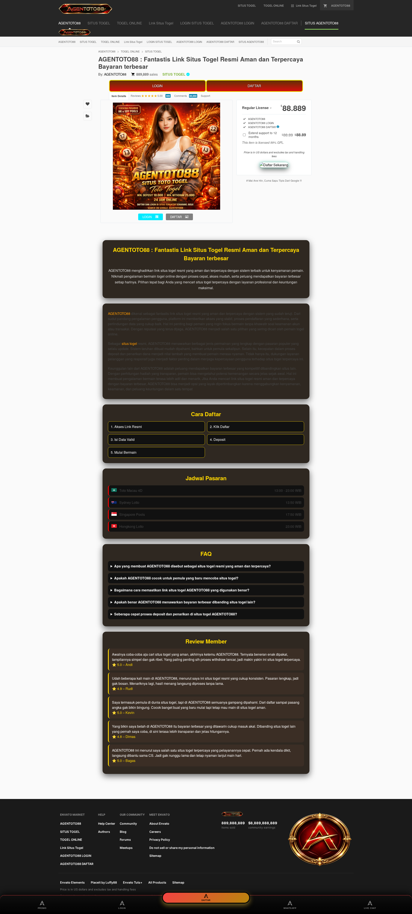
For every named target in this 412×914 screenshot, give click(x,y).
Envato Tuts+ (132, 882)
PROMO (42, 908)
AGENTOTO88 (67, 41)
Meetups (126, 848)
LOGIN (157, 85)
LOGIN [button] (147, 217)
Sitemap (155, 855)
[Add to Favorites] (87, 104)
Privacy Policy (159, 839)
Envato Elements (72, 882)
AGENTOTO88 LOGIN (189, 41)
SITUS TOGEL (88, 41)
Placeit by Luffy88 (104, 882)
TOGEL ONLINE (110, 41)
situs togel (129, 343)
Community (128, 823)
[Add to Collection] (87, 116)
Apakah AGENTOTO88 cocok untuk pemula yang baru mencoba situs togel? (176, 578)
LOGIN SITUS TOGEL (159, 41)
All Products (157, 882)
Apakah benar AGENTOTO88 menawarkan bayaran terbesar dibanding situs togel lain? (184, 602)
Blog (123, 831)
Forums (125, 839)
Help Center (106, 823)
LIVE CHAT (370, 908)
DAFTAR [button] (176, 217)
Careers (155, 831)
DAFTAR (254, 85)
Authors (104, 831)
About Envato (159, 823)
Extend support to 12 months (277, 135)
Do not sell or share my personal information (182, 848)
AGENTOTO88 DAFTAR (220, 41)
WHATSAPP (289, 908)
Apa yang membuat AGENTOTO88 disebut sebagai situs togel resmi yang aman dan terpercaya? (192, 566)
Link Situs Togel (133, 41)
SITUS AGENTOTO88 (251, 41)
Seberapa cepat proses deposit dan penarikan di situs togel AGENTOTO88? (175, 614)
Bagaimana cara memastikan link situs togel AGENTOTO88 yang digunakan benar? (181, 590)
